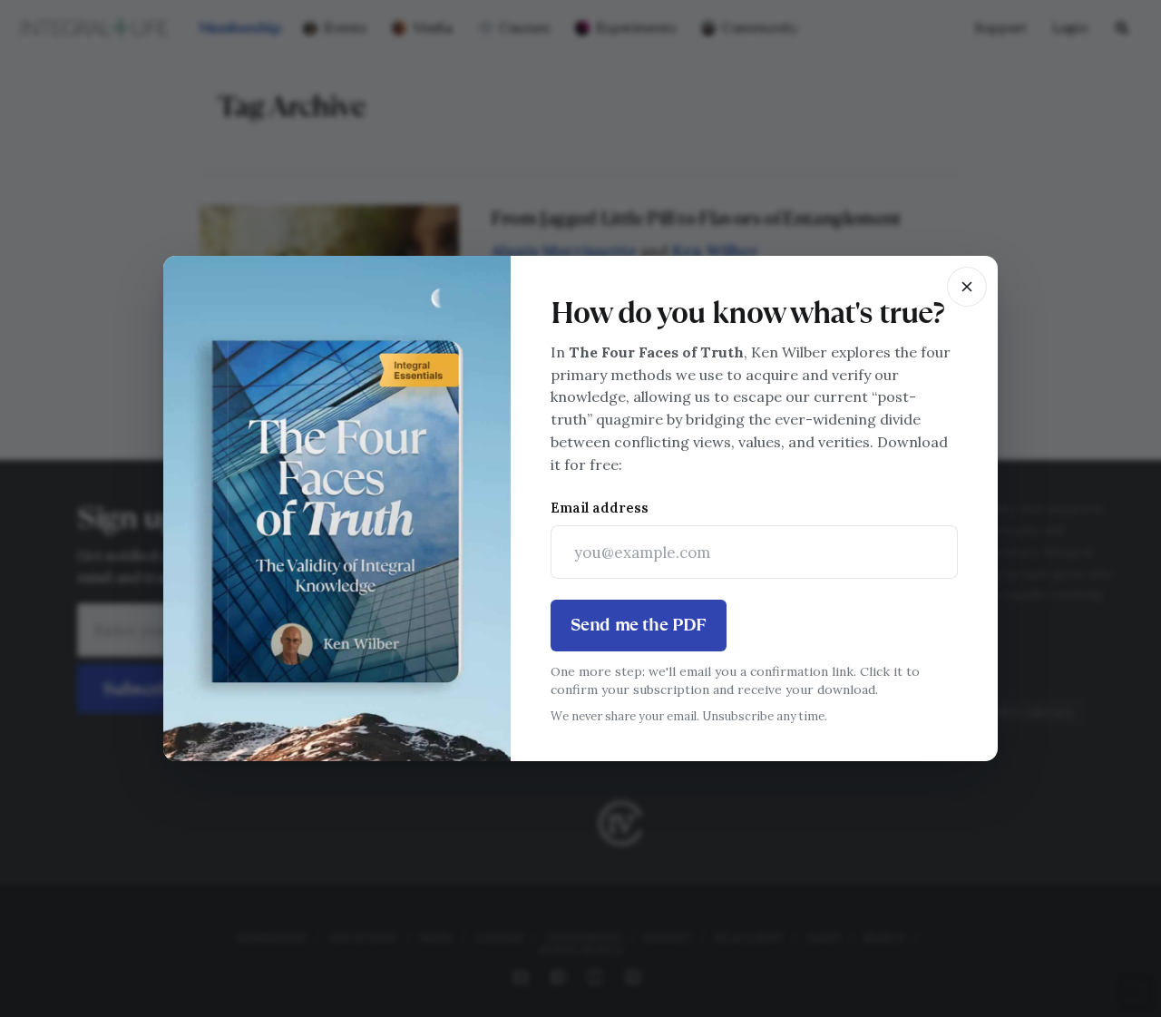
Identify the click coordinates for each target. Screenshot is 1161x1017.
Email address (600, 507)
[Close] (967, 287)
